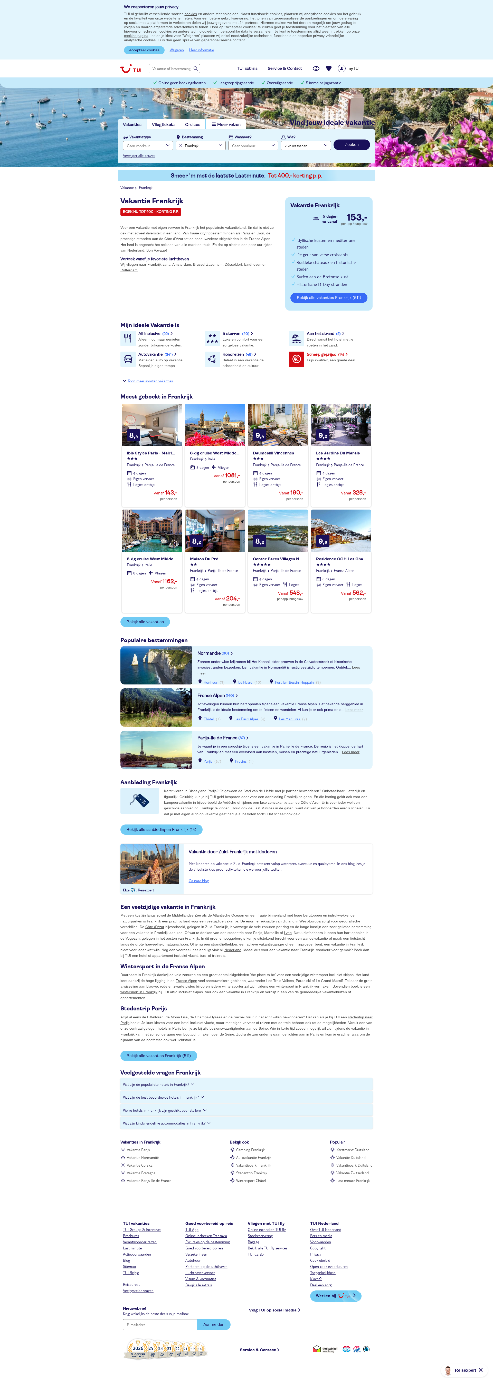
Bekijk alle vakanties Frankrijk (329, 298)
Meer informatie (201, 49)
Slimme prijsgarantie (323, 83)
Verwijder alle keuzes (139, 155)
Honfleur (211, 682)
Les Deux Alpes (246, 719)
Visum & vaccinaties (200, 1278)
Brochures (131, 1235)
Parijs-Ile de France (221, 738)
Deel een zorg (320, 1284)
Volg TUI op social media (273, 1310)
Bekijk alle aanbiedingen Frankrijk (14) (161, 830)
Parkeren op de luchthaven (206, 1266)
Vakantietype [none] (140, 137)
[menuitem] (355, 68)
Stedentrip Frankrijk (251, 1172)
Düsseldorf (233, 264)
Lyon (288, 933)
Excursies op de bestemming (207, 1241)
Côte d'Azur (154, 927)
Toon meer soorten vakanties (150, 381)
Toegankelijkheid (323, 1272)
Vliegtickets (163, 125)
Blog (126, 1260)
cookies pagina (136, 36)
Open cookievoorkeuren (329, 1266)
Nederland (232, 950)
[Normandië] (156, 665)
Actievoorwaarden (137, 1254)
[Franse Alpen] (156, 707)
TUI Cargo (256, 1254)
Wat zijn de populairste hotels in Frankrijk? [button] (156, 1084)
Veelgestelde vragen (138, 1290)
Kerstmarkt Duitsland (352, 1149)
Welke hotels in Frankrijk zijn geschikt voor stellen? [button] (162, 1110)
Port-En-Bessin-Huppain (295, 682)
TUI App (191, 1229)
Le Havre (245, 682)
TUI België (131, 1272)
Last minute (132, 1248)
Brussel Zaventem (208, 264)
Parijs (208, 761)
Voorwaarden (320, 1241)
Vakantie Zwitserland (352, 1172)
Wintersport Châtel (251, 1180)
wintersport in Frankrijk (138, 992)
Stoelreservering (260, 1235)
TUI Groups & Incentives (142, 1229)
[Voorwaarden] (356, 1349)
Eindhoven (252, 264)
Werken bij (326, 1295)
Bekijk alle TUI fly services (267, 1248)
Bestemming (192, 137)
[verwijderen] (180, 145)
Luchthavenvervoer (200, 1272)
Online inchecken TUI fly (267, 1229)
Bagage (253, 1241)
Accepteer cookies (144, 50)
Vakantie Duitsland (351, 1157)
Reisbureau (131, 1284)
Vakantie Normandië (143, 1157)
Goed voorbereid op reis (204, 1248)
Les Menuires (290, 719)
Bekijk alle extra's (198, 1284)
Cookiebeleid (320, 1260)
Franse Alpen (215, 695)
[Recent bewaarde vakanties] (329, 68)
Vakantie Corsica (140, 1165)
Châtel (209, 719)
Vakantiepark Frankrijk (253, 1165)
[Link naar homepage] (131, 68)
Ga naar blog (199, 880)
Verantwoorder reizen (140, 1241)
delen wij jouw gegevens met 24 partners (225, 23)
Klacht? (316, 1278)
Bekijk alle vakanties (145, 622)
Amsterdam (181, 264)
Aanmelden (213, 1325)
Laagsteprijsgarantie (236, 83)
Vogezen (133, 938)
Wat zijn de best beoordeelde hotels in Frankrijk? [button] (161, 1097)
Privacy (315, 1254)
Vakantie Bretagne (141, 1172)
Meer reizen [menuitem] (229, 125)
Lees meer (354, 710)
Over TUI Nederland (325, 1229)
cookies (191, 14)
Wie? (291, 137)
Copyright (318, 1248)
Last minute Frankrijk (353, 1180)
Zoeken (352, 145)
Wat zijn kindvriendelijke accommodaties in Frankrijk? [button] (164, 1123)
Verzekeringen (196, 1254)
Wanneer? (243, 137)
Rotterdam (129, 270)
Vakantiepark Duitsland (354, 1165)
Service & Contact (258, 1350)
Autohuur (193, 1260)
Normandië (213, 653)
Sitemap (129, 1266)
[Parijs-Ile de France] (156, 750)
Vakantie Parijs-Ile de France (149, 1180)
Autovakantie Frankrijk (253, 1157)
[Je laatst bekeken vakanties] (316, 68)
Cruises (192, 125)
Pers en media (321, 1235)
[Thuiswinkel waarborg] (326, 1349)
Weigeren (177, 49)
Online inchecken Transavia (206, 1235)
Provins (241, 761)
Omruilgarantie (280, 83)
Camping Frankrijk (250, 1149)
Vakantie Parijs (138, 1149)
